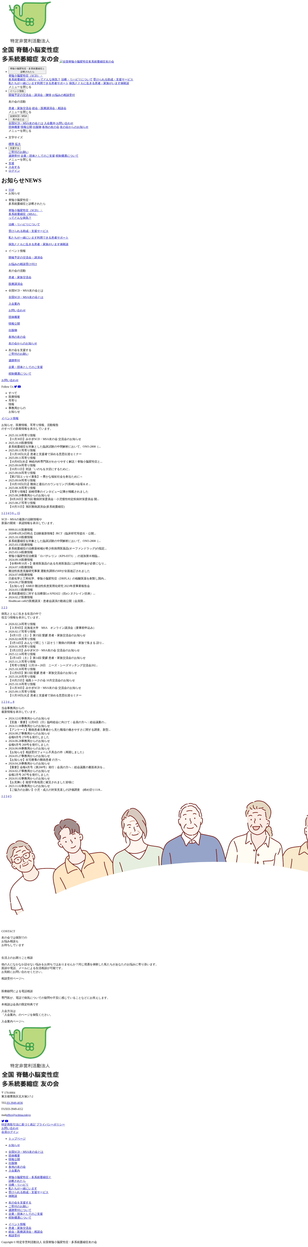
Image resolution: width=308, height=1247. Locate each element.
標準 (11, 143)
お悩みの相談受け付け (23, 264)
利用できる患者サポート (38, 83)
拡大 (18, 143)
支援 (11, 163)
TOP (11, 189)
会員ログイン (10, 1132)
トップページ (17, 1138)
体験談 (99, 83)
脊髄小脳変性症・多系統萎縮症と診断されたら (27, 70)
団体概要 (14, 127)
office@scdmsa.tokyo (18, 1115)
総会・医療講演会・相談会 (49, 108)
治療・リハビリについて (77, 79)
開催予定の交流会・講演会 (26, 257)
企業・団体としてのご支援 (38, 155)
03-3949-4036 (15, 1102)
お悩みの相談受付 (63, 95)
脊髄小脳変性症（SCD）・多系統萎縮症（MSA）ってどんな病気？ (26, 214)
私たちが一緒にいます (23, 1188)
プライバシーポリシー (50, 1124)
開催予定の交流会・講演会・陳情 (30, 95)
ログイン (14, 170)
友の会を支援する (20, 1202)
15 (18, 513)
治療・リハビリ (19, 1184)
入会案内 (49, 123)
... (15, 513)
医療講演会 (16, 283)
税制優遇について (67, 155)
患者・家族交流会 (20, 108)
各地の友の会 (50, 127)
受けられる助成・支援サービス (113, 79)
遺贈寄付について (20, 1210)
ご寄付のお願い (19, 152)
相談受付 (14, 1235)
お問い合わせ (64, 123)
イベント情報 (17, 91)
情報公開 (26, 127)
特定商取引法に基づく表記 (18, 1124)
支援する (14, 148)
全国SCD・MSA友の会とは (18, 118)
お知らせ (14, 1145)
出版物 (37, 127)
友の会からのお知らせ (74, 127)
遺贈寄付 (14, 155)
